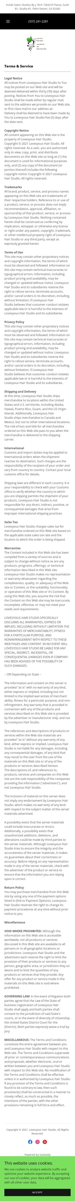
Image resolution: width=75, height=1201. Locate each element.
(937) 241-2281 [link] (38, 21)
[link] (38, 44)
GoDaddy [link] (45, 1154)
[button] (8, 21)
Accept (37, 1192)
